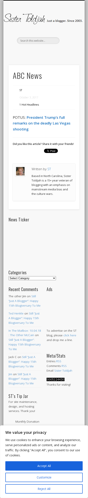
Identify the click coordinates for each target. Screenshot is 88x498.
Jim (10, 374)
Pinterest (43, 51)
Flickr (52, 51)
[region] (44, 461)
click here (69, 335)
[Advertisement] (63, 306)
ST (20, 90)
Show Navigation (69, 38)
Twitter (34, 51)
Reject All (44, 489)
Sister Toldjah (63, 370)
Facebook (25, 51)
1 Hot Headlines (29, 104)
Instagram (61, 51)
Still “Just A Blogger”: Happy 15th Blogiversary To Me (25, 300)
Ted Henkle (16, 313)
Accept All (44, 466)
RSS (58, 361)
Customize (44, 477)
